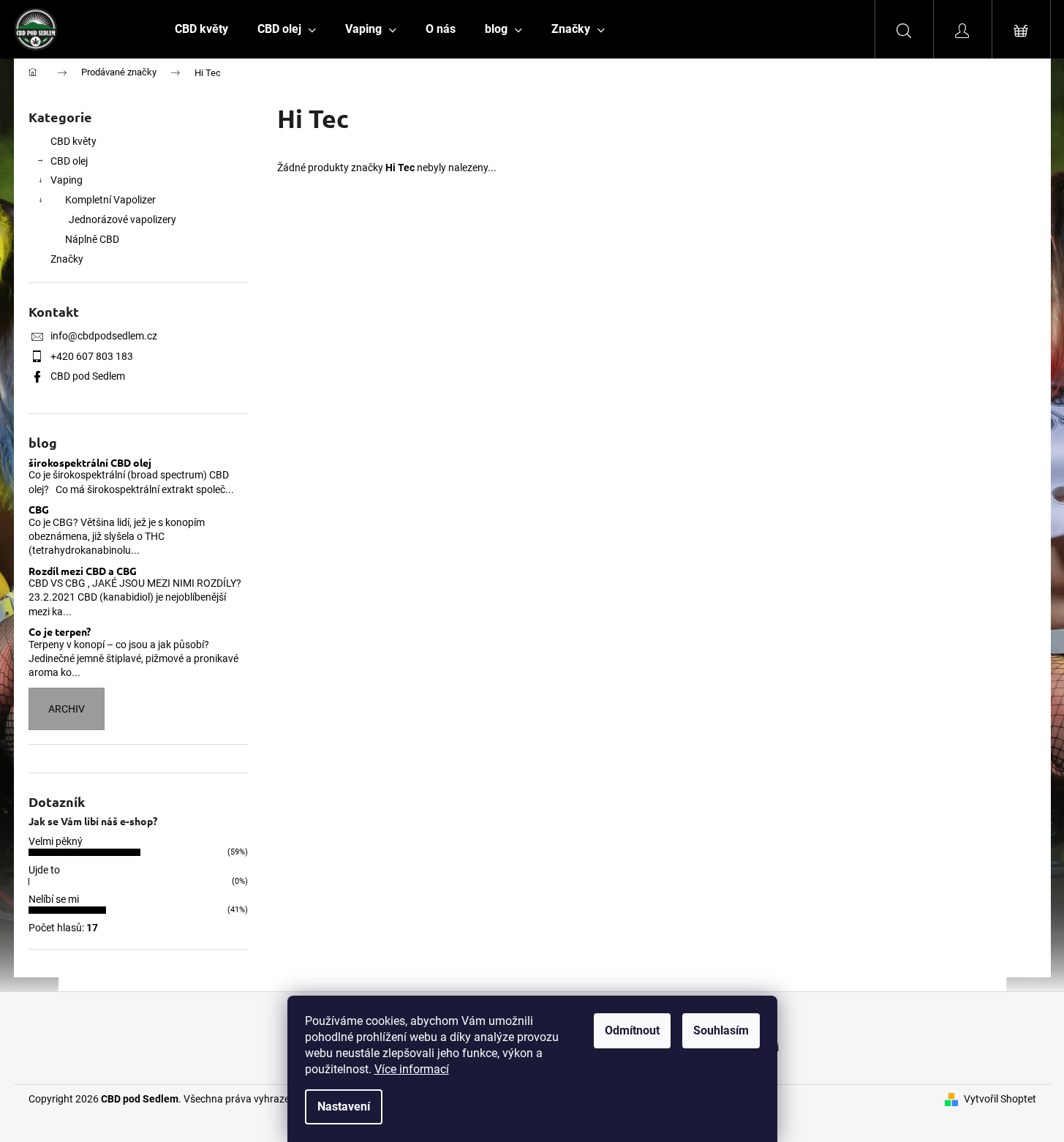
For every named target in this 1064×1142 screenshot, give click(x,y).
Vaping (66, 180)
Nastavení (343, 1106)
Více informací (411, 1069)
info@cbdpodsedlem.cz (103, 336)
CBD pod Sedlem (87, 376)
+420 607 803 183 (91, 356)
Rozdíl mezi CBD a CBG (83, 571)
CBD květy (73, 141)
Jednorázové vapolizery (122, 219)
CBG (39, 509)
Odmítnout (632, 1030)
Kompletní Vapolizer (110, 200)
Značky (66, 259)
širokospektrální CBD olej (90, 462)
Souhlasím (721, 1030)
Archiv (66, 709)
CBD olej (69, 161)
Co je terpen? (60, 631)
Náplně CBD (92, 239)
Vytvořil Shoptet (1000, 1099)
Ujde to (44, 870)
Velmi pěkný (56, 841)
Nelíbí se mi (54, 899)
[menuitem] (201, 29)
